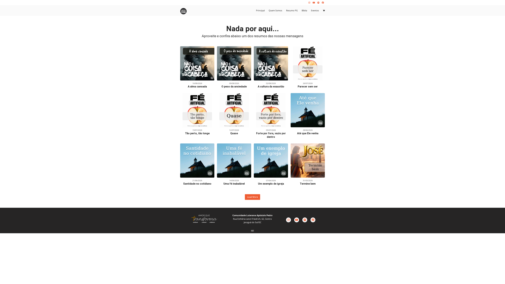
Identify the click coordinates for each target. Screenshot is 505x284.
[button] (324, 10)
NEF (252, 230)
